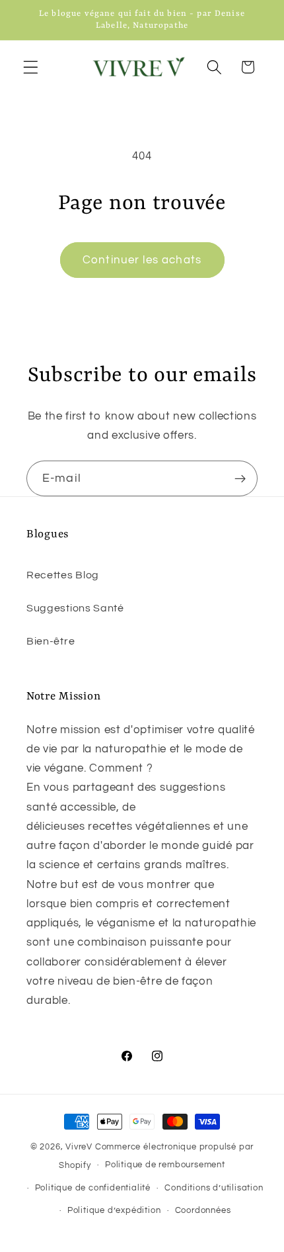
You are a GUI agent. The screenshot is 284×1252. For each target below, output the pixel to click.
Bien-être (50, 641)
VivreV (78, 1147)
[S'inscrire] (240, 478)
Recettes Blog (62, 575)
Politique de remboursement (165, 1165)
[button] (31, 67)
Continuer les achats (142, 260)
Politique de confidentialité (93, 1188)
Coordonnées (203, 1210)
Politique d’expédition (114, 1210)
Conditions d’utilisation (213, 1188)
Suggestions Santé (75, 608)
